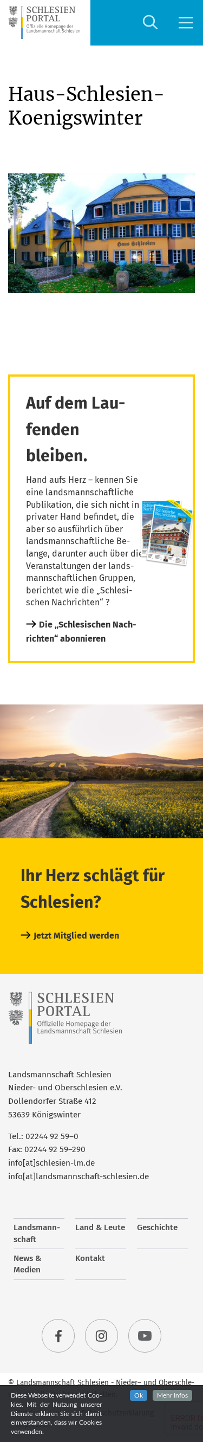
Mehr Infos (172, 1395)
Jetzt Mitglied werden (76, 935)
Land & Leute (100, 1227)
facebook (58, 1336)
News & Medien (27, 1264)
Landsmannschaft (37, 1233)
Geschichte (157, 1227)
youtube (145, 1336)
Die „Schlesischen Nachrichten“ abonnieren (81, 631)
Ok (138, 1395)
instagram (102, 1336)
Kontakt (90, 1258)
